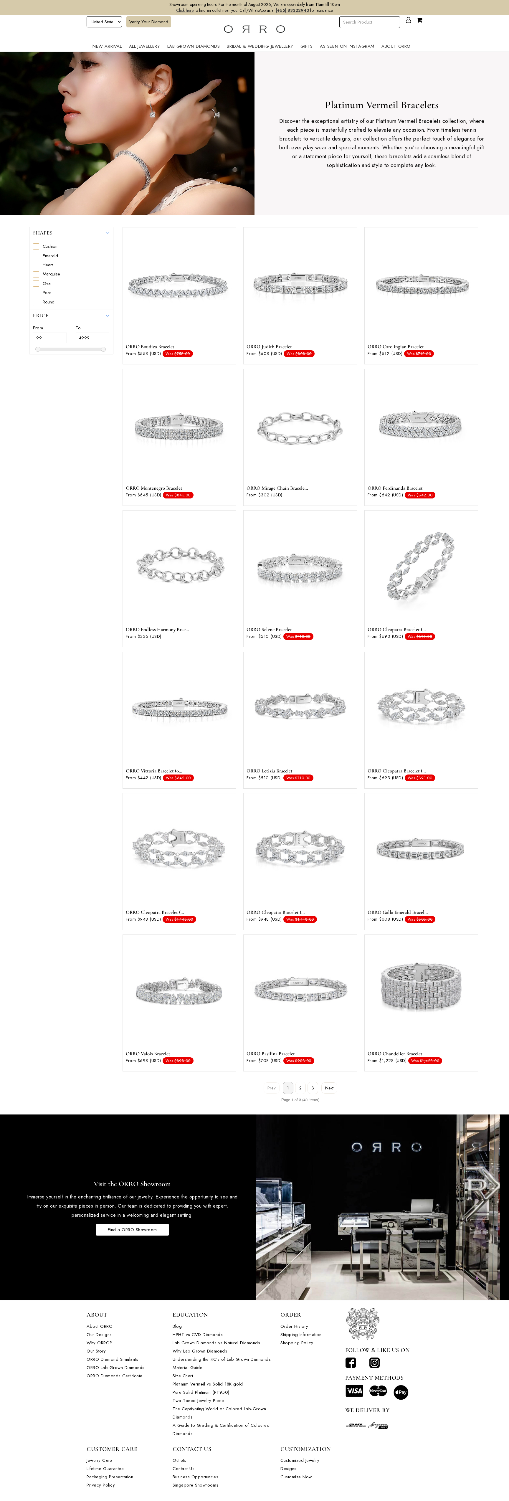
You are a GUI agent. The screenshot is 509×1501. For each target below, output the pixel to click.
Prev (271, 1088)
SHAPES (42, 232)
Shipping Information (300, 1334)
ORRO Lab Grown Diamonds (116, 1367)
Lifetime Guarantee (105, 1468)
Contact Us (183, 1468)
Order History (294, 1326)
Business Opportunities (195, 1477)
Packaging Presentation (110, 1477)
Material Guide (187, 1367)
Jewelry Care (99, 1460)
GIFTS (306, 46)
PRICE (41, 315)
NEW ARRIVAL (107, 46)
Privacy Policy (101, 1485)
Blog (177, 1326)
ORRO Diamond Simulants (112, 1359)
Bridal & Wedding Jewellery (260, 46)
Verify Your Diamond (148, 22)
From (38, 328)
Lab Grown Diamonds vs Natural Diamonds (216, 1343)
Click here (185, 10)
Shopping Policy (296, 1343)
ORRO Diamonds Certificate (115, 1376)
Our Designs (99, 1334)
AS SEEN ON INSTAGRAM (347, 46)
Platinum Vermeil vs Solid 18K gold (208, 1384)
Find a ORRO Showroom (132, 1229)
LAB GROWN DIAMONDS (193, 46)
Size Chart (183, 1376)
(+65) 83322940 (292, 10)
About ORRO (100, 1326)
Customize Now (296, 1477)
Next (329, 1088)
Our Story (96, 1351)
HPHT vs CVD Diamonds (198, 1334)
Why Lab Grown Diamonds (200, 1351)
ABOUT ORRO (396, 46)
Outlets (179, 1460)
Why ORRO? (99, 1343)
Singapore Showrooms (196, 1485)
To (78, 328)
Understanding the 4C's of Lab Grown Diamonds (222, 1359)
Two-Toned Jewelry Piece (198, 1400)
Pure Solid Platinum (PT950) (201, 1392)
